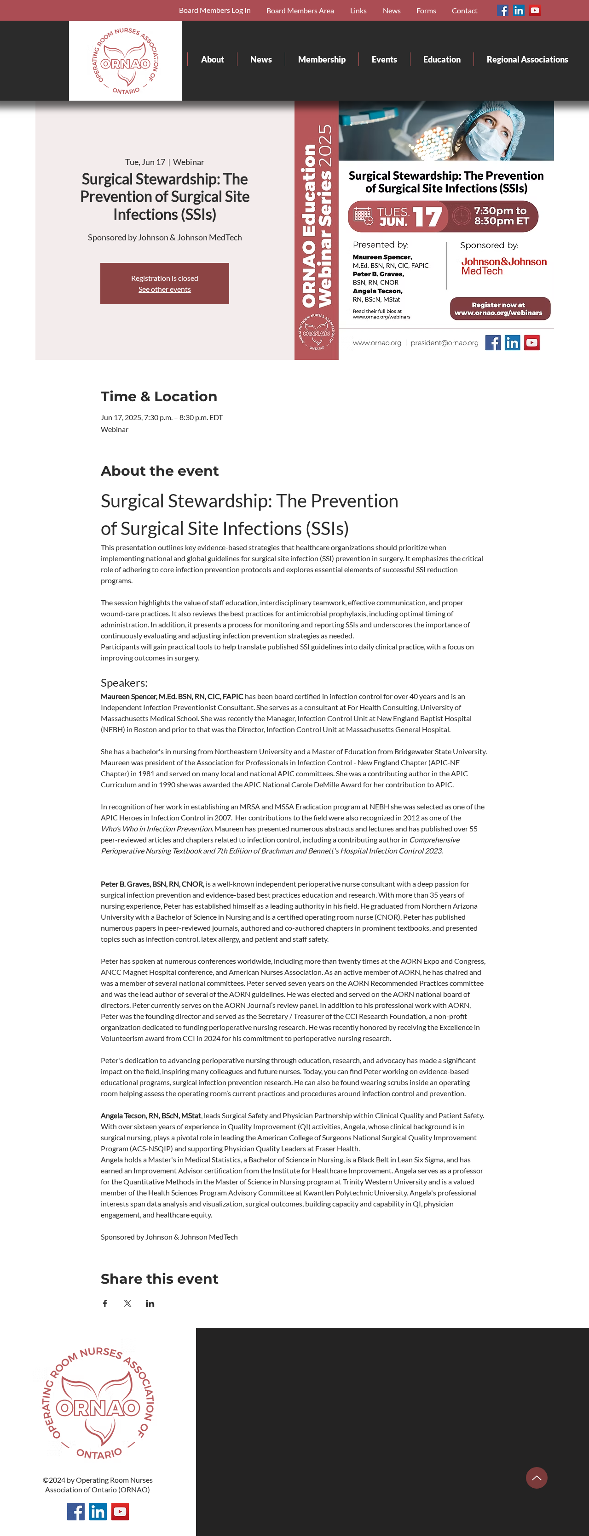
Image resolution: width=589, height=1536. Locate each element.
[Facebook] (502, 10)
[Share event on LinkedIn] (150, 1303)
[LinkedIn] (519, 10)
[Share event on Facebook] (105, 1303)
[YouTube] (535, 10)
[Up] (537, 1478)
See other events (165, 288)
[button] (425, 10)
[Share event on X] (127, 1303)
